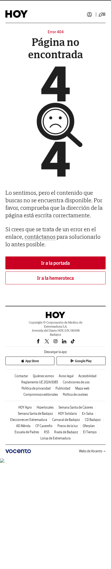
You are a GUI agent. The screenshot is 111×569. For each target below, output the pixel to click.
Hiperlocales (45, 407)
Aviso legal (66, 376)
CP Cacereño (44, 426)
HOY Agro (25, 407)
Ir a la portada (55, 263)
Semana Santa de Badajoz (35, 414)
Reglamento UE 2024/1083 (39, 382)
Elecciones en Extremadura (28, 420)
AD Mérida (23, 426)
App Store (32, 361)
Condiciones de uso (76, 382)
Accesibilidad (87, 376)
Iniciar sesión (89, 14)
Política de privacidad (36, 388)
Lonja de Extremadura (55, 438)
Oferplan (89, 426)
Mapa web (82, 388)
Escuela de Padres (27, 432)
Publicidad (63, 388)
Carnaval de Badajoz (66, 420)
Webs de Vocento (90, 451)
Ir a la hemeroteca (55, 278)
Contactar (21, 376)
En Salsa (87, 414)
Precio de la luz (67, 426)
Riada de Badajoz (66, 432)
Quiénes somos (43, 376)
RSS (46, 432)
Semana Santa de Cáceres (75, 407)
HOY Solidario (67, 414)
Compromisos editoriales (40, 394)
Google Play (83, 361)
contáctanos (40, 236)
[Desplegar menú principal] (102, 14)
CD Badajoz (93, 420)
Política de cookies (75, 394)
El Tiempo (90, 432)
